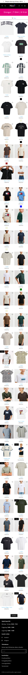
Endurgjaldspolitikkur (7, 661)
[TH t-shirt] (7, 357)
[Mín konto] (19, 5)
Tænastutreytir (5, 666)
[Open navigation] (3, 5)
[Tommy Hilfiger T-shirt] (7, 599)
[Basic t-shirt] (21, 172)
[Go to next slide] (24, 1)
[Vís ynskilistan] (22, 5)
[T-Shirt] (21, 339)
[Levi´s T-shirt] (21, 413)
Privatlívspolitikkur (6, 658)
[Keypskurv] (24, 5)
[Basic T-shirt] (7, 172)
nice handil (7, 672)
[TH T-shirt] (21, 450)
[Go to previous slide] (3, 1)
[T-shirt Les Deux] (21, 28)
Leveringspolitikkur (6, 663)
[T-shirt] (7, 28)
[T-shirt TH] (7, 194)
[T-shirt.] (7, 580)
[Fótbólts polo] (7, 450)
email (4, 651)
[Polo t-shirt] (21, 525)
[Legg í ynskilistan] (12, 22)
